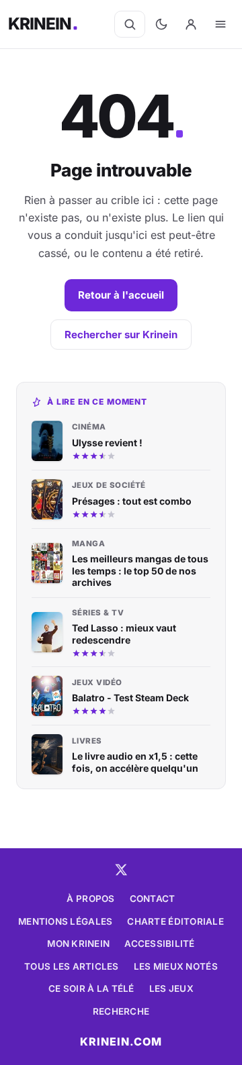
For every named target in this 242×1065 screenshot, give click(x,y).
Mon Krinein (78, 943)
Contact (152, 898)
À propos (90, 898)
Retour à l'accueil (121, 295)
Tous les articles (71, 966)
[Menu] (220, 24)
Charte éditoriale (175, 921)
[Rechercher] (129, 24)
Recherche (121, 1011)
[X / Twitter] (121, 869)
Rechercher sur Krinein (121, 334)
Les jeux (171, 988)
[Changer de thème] (161, 24)
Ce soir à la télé (91, 988)
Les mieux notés (176, 966)
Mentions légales (65, 921)
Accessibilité (159, 943)
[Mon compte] (190, 24)
